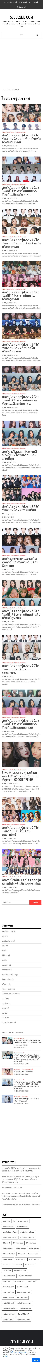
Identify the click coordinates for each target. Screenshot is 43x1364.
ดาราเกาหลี (33, 2)
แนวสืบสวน (6, 1003)
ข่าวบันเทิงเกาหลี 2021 (27, 1232)
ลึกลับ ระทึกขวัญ (8, 979)
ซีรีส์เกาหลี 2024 (34, 1259)
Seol (5, 146)
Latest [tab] (11, 1032)
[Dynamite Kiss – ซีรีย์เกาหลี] (7, 1071)
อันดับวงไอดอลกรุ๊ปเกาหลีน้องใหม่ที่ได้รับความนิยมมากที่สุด (19, 454)
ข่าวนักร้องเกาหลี (8, 1226)
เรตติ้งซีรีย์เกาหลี (8, 1303)
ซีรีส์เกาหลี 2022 (8, 1259)
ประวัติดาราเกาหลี (9, 1276)
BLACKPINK (6, 1221)
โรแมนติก (5, 1018)
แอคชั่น (4, 1013)
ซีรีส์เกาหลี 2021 (33, 1254)
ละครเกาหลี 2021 (32, 1281)
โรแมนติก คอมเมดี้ (9, 1022)
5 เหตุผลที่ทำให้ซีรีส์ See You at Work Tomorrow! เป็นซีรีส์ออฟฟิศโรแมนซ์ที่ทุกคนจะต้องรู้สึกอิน (27, 1042)
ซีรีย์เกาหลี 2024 (34, 1248)
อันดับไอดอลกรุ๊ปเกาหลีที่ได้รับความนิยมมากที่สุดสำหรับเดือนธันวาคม (21, 138)
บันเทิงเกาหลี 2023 (20, 1270)
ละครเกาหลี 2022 (8, 1287)
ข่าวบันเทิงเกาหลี (10, 2)
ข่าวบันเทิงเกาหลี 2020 (10, 1232)
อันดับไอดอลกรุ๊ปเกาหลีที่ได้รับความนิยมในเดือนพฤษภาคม (20, 669)
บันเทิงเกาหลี (7, 1270)
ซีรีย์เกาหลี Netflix (9, 1254)
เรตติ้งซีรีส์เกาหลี (25, 1309)
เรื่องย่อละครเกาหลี (23, 1319)
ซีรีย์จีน (4, 950)
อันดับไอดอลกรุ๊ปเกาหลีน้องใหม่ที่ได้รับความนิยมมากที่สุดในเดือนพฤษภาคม (20, 723)
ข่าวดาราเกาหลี (23, 1221)
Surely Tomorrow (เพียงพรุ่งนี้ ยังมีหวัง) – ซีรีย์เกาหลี (26, 1099)
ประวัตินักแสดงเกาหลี (25, 1276)
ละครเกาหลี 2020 (19, 1281)
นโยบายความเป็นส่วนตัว (19, 1352)
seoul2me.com (21, 17)
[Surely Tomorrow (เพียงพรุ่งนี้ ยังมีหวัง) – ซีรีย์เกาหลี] (7, 1099)
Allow (36, 1360)
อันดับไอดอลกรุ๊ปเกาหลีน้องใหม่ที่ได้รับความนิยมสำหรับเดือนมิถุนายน (21, 614)
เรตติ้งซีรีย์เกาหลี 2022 (10, 1309)
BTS (14, 1221)
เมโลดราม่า (6, 984)
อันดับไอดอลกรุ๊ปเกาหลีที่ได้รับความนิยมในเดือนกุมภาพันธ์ (20, 831)
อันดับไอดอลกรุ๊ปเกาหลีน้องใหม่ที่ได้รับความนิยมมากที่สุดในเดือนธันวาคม (20, 190)
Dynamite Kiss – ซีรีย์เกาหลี (23, 1071)
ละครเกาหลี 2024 (8, 1292)
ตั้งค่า (6, 1356)
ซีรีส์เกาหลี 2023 (21, 1259)
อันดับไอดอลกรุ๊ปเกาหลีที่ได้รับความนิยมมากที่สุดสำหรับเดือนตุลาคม (21, 243)
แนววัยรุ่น (5, 998)
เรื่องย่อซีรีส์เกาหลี (8, 1319)
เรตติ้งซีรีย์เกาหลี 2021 (24, 1303)
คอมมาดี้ (5, 946)
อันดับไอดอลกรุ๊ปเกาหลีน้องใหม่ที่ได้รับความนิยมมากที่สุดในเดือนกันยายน (20, 400)
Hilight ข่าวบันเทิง (8, 132)
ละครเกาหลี (7, 1281)
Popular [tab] (5, 1032)
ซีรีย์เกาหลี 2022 (8, 1248)
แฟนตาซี (5, 1008)
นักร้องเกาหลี (21, 7)
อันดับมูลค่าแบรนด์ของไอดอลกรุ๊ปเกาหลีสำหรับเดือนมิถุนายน (20, 562)
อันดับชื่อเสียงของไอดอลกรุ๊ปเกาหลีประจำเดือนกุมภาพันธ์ (21, 881)
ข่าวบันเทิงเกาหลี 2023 (27, 1237)
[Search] (37, 35)
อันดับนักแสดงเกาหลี (23, 1292)
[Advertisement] (21, 63)
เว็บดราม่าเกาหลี (8, 989)
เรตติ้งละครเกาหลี (9, 1314)
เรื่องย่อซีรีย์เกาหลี (23, 1314)
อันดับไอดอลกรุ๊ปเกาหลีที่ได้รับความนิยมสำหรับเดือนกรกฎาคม (20, 509)
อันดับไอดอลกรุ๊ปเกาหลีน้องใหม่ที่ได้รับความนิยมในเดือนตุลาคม (20, 295)
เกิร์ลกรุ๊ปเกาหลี (22, 1298)
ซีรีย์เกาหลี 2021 (31, 1243)
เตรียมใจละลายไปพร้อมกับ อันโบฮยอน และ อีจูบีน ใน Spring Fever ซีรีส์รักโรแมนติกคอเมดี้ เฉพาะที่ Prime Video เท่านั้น (27, 1058)
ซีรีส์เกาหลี (21, 1254)
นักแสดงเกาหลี (29, 1265)
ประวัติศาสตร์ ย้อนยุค (10, 974)
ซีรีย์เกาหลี (23, 2)
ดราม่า (4, 960)
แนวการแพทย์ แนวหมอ (11, 994)
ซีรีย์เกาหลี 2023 (21, 1248)
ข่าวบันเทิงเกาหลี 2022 (10, 1237)
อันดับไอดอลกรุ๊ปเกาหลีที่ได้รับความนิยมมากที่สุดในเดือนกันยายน (20, 347)
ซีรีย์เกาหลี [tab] (19, 1032)
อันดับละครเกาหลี (8, 1298)
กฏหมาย (5, 936)
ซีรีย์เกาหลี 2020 (18, 1243)
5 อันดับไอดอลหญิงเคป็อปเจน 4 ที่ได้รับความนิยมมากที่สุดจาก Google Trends (20, 776)
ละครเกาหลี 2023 (22, 1287)
